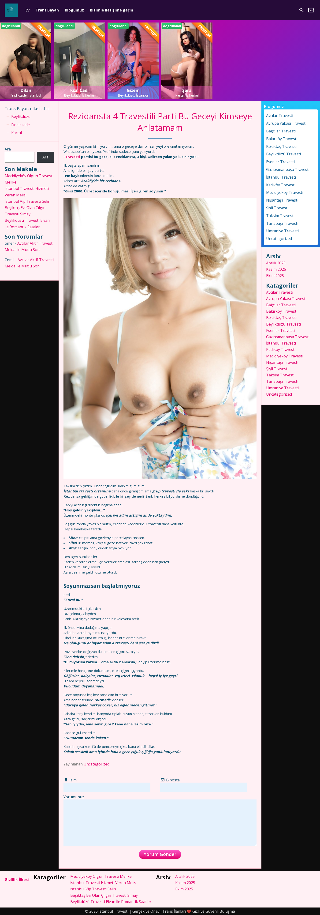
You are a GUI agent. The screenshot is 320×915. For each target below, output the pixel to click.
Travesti (72, 156)
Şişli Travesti (277, 207)
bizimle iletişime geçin (111, 10)
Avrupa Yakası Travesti (286, 123)
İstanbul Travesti (281, 177)
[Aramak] (301, 10)
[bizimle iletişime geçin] (311, 10)
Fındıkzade (20, 124)
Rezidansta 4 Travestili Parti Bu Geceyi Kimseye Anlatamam (160, 121)
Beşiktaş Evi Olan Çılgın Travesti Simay (104, 895)
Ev (28, 10)
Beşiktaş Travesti (281, 146)
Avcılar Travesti (279, 115)
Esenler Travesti (280, 161)
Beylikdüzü (20, 116)
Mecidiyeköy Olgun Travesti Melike (101, 876)
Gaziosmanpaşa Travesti (287, 169)
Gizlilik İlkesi (17, 879)
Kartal (16, 132)
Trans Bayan (47, 10)
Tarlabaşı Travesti (282, 223)
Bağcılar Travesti (281, 131)
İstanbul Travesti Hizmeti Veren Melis (103, 882)
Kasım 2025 (276, 269)
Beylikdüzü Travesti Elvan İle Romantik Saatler (110, 901)
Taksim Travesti (280, 215)
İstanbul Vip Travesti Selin (27, 201)
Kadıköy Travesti (280, 185)
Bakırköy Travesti (281, 138)
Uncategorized (96, 764)
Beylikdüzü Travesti (283, 154)
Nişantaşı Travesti (282, 200)
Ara (8, 149)
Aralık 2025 (276, 263)
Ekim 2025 (275, 275)
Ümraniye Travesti (282, 230)
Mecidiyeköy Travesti (284, 192)
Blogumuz (74, 10)
